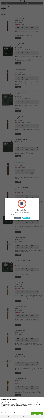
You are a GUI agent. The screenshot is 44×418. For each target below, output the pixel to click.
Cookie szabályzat (3, 406)
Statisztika (9, 412)
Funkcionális (4, 412)
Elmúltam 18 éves (26, 217)
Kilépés (17, 217)
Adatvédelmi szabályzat (11, 406)
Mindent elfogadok (37, 414)
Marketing (14, 412)
